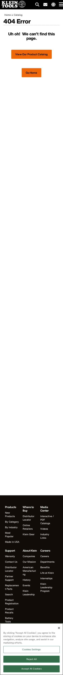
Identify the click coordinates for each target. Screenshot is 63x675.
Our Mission (29, 561)
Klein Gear (28, 534)
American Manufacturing (29, 570)
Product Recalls (9, 610)
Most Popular (9, 534)
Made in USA (12, 542)
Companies (29, 556)
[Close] (59, 628)
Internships (46, 578)
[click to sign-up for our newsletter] (45, 5)
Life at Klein (47, 573)
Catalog (18, 15)
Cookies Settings (31, 649)
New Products (10, 514)
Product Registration (11, 601)
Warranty (10, 556)
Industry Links (44, 536)
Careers (44, 556)
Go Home (31, 73)
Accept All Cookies (31, 668)
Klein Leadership (29, 592)
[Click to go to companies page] (53, 5)
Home (7, 15)
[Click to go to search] (37, 5)
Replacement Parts (12, 587)
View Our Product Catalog (31, 54)
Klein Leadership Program (46, 587)
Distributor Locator (28, 517)
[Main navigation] (60, 5)
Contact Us (11, 561)
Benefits (45, 567)
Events (26, 585)
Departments (47, 561)
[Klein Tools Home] (12, 6)
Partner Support (9, 578)
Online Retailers (28, 526)
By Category (12, 521)
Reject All (31, 659)
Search (9, 594)
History (27, 580)
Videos (44, 528)
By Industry (11, 527)
